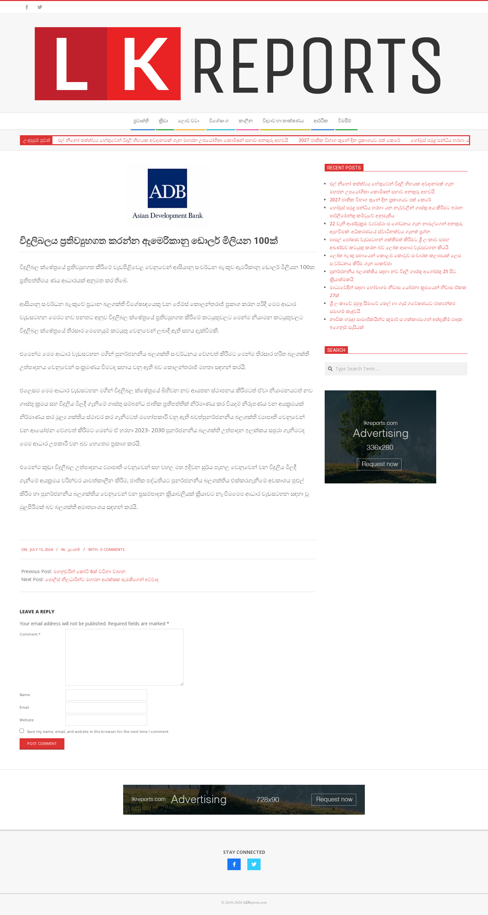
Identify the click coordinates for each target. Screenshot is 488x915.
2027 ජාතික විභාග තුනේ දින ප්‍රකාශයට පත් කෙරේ (349, 140)
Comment (30, 634)
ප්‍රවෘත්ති (74, 549)
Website (27, 719)
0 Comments (112, 549)
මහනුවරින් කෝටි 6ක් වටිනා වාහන (89, 571)
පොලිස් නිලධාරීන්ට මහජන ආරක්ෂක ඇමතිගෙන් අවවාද (101, 579)
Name (25, 694)
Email (24, 707)
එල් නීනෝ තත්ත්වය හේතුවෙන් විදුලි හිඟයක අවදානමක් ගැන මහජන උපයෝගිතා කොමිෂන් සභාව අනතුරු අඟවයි (173, 140)
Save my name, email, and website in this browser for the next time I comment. (98, 731)
